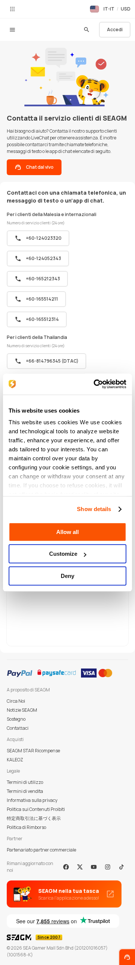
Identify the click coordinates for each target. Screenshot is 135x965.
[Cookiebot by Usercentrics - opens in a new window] (95, 384)
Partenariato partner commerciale (41, 850)
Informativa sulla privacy (32, 800)
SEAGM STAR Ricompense (33, 750)
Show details (94, 509)
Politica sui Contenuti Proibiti (36, 809)
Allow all (67, 532)
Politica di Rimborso (26, 827)
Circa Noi (16, 701)
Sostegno (16, 719)
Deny (67, 576)
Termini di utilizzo (25, 782)
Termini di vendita (25, 791)
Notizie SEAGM (22, 710)
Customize (63, 554)
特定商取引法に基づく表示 (34, 818)
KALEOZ (15, 759)
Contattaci (17, 728)
